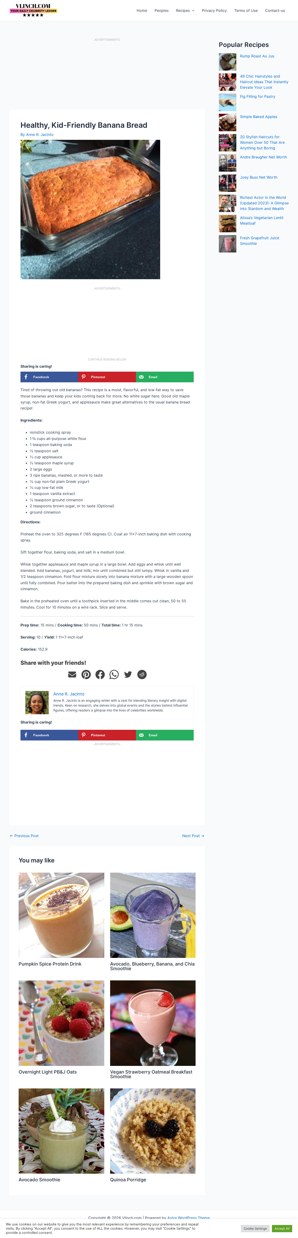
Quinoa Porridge (128, 1179)
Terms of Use (246, 10)
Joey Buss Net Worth (258, 177)
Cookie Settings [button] (255, 1228)
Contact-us (275, 10)
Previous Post (24, 836)
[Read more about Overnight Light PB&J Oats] (61, 1022)
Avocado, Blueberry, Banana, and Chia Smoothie (152, 966)
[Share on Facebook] (100, 674)
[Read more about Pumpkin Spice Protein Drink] (61, 915)
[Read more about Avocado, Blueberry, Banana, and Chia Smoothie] (153, 915)
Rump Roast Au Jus (257, 56)
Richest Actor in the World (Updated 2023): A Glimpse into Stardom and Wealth (264, 203)
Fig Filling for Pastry (257, 96)
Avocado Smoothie (39, 1179)
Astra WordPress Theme (188, 1217)
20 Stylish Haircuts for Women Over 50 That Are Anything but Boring (262, 142)
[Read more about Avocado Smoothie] (61, 1130)
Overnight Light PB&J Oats (48, 1072)
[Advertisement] (107, 75)
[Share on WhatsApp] (114, 674)
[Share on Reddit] (142, 674)
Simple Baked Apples (258, 116)
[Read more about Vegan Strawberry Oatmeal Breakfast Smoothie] (153, 1022)
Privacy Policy (214, 10)
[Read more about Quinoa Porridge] (153, 1130)
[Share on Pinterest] (86, 674)
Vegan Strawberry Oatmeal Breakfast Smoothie (151, 1074)
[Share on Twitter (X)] (128, 674)
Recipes (183, 10)
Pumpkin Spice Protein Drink (50, 964)
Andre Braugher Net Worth (263, 157)
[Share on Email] (72, 674)
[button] (192, 10)
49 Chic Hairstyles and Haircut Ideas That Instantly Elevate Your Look (264, 82)
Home (142, 10)
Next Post (193, 836)
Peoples (162, 10)
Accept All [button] (282, 1228)
